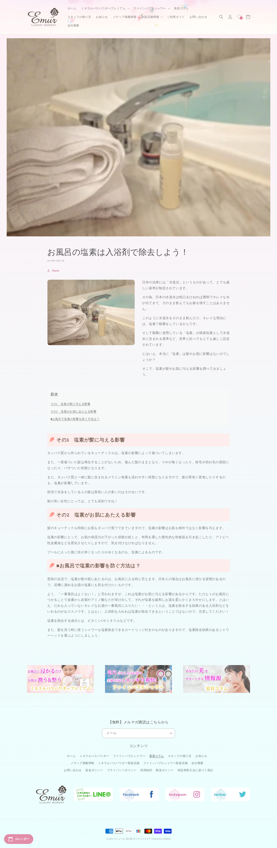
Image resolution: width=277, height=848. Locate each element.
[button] (105, 8)
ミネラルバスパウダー (94, 756)
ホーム (71, 756)
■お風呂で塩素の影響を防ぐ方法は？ (75, 419)
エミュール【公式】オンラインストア (132, 838)
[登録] (170, 733)
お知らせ (201, 756)
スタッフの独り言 (180, 756)
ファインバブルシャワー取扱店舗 (165, 763)
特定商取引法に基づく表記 (195, 770)
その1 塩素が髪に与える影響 (70, 404)
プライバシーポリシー (122, 770)
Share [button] (55, 270)
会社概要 (197, 763)
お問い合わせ (73, 770)
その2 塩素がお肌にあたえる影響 (73, 411)
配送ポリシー (165, 770)
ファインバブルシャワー (129, 756)
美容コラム (156, 756)
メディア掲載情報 (82, 763)
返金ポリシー (94, 770)
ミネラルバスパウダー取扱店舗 (119, 763)
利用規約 (146, 770)
